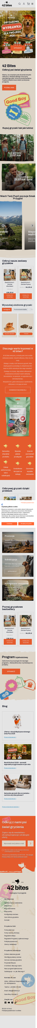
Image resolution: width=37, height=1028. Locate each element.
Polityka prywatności (27, 502)
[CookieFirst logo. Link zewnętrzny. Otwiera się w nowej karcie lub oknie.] (2, 504)
